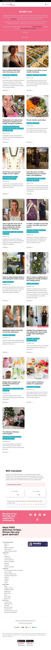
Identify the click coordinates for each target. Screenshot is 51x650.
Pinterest (6, 579)
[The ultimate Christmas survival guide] (14, 418)
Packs (5, 595)
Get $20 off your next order (10, 610)
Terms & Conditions (9, 559)
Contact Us (7, 556)
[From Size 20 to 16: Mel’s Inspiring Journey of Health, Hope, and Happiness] (37, 158)
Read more (25, 32)
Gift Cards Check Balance (10, 612)
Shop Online (6, 584)
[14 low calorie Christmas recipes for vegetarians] (37, 368)
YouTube (6, 581)
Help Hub (6, 565)
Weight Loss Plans (8, 588)
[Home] (22, 37)
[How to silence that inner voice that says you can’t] (14, 56)
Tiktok (5, 582)
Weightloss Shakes (9, 589)
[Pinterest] (40, 515)
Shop (5, 586)
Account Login (7, 602)
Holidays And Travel (16, 436)
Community (29, 230)
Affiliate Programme (9, 547)
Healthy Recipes (6, 128)
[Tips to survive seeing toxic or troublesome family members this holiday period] (37, 263)
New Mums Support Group (10, 575)
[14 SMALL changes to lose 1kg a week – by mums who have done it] (37, 210)
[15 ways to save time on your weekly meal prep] (37, 56)
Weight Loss (43, 75)
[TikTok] (37, 519)
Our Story (29, 75)
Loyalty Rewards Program (10, 551)
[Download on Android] (30, 641)
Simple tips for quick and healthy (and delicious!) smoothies (11, 383)
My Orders (6, 605)
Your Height (14, 491)
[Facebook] (30, 515)
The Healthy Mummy (8, 542)
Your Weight (36, 491)
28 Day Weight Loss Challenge (33, 178)
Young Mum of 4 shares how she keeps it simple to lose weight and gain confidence (13, 121)
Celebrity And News (7, 176)
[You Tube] (44, 515)
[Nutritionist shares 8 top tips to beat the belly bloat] (14, 316)
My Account (6, 600)
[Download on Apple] (21, 641)
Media (5, 545)
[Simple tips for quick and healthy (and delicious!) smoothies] (14, 368)
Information (6, 552)
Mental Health (6, 75)
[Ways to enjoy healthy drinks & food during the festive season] (14, 263)
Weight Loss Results (7, 130)
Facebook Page (8, 572)
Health (43, 178)
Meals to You (7, 598)
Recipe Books (7, 593)
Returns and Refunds (9, 561)
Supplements (7, 591)
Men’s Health (7, 596)
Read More (5, 90)
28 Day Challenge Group (10, 574)
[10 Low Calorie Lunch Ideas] (37, 106)
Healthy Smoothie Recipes (17, 388)
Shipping (6, 563)
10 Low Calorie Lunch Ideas (36, 120)
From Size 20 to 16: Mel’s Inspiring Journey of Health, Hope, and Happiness (36, 173)
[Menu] (3, 4)
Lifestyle (15, 176)
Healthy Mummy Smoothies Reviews (11, 126)
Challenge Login (8, 603)
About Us (6, 544)
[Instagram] (35, 515)
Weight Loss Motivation (32, 232)
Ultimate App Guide (9, 566)
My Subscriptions (8, 607)
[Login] (45, 4)
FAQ (5, 554)
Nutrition (29, 123)
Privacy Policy (7, 558)
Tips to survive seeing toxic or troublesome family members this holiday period (37, 278)
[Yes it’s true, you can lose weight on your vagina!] (14, 158)
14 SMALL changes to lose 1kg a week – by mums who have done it (37, 225)
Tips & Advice (14, 75)
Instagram (6, 577)
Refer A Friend (7, 549)
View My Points (8, 609)
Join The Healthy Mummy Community (13, 570)
